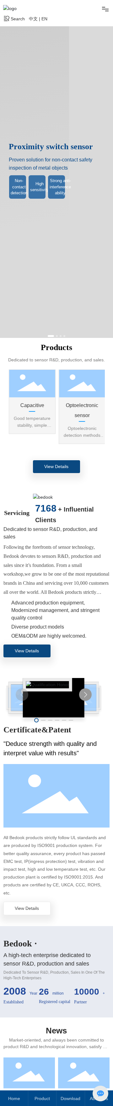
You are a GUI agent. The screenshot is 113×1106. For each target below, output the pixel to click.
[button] (49, 336)
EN (44, 18)
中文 (33, 18)
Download (70, 1098)
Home (14, 1098)
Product (42, 1098)
